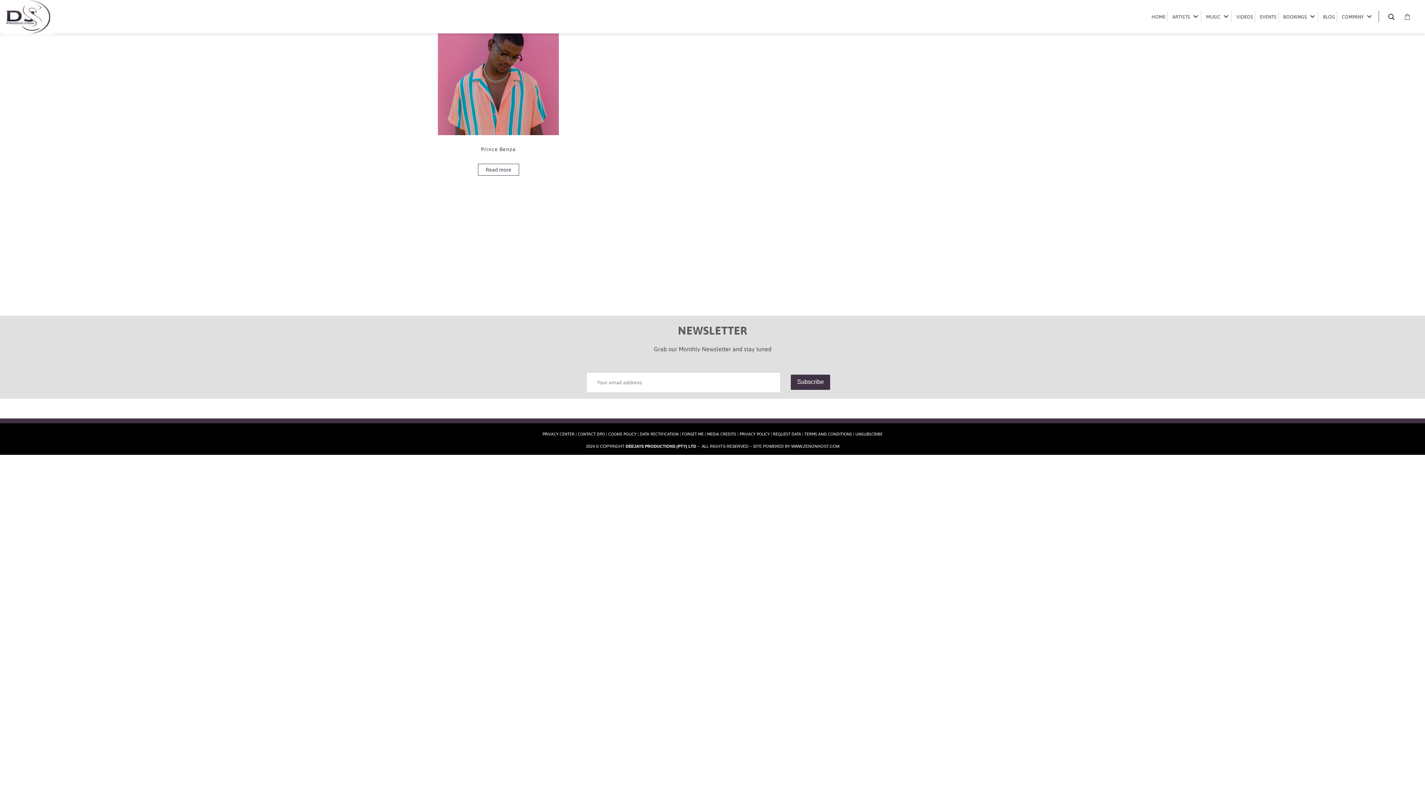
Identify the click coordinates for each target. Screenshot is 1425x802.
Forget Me (693, 434)
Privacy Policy (755, 434)
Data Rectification (659, 434)
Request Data (787, 434)
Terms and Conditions (828, 434)
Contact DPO (591, 434)
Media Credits (721, 434)
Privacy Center (558, 434)
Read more (498, 170)
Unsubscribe (868, 434)
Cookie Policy (622, 434)
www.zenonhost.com (815, 446)
